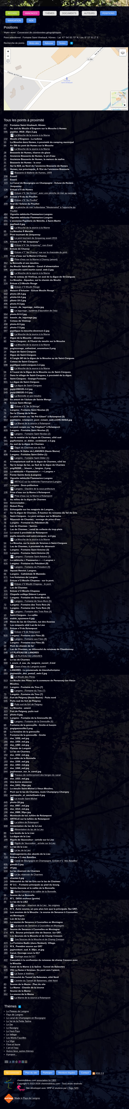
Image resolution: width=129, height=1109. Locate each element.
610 (6, 553)
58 (5, 358)
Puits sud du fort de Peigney (28, 704)
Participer (47, 1072)
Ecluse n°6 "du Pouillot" (26, 200)
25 (5, 156)
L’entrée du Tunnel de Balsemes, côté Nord (36, 980)
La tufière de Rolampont (26, 822)
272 (6, 898)
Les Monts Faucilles (16, 1037)
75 (5, 522)
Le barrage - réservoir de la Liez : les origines (37, 905)
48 (5, 519)
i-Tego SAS (72, 1088)
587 (6, 929)
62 (5, 266)
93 (5, 758)
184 (6, 953)
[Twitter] (23, 1061)
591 (6, 936)
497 (6, 327)
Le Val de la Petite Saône (18, 1021)
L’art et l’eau (12, 1047)
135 (6, 492)
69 (5, 725)
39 (5, 451)
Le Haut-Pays (13, 1031)
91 (5, 854)
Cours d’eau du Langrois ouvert (30, 666)
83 (5, 984)
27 (5, 166)
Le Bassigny (12, 1028)
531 (6, 888)
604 (6, 618)
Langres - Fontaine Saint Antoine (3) (32, 556)
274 (6, 932)
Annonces (31, 13)
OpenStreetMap (116, 109)
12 (5, 355)
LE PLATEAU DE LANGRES (28, 656)
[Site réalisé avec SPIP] (21, 1088)
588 (6, 912)
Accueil (12, 13)
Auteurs (89, 13)
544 (6, 771)
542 (6, 728)
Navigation (14, 20)
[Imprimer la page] (16, 1061)
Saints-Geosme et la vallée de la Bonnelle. (35, 891)
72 (5, 604)
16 (5, 361)
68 (5, 731)
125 (6, 290)
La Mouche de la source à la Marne (32, 135)
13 (5, 615)
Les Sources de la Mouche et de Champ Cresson (39, 939)
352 (6, 263)
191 (6, 738)
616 (6, 563)
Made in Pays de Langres (27, 1098)
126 (6, 241)
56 (5, 372)
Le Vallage (11, 1034)
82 (5, 549)
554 (6, 314)
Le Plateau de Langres (17, 1011)
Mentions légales (66, 1072)
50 (5, 646)
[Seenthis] (19, 1061)
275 (6, 909)
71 (5, 410)
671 (6, 577)
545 (6, 701)
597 (6, 330)
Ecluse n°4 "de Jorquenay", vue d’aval (33, 245)
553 (6, 420)
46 (5, 437)
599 (6, 536)
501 (6, 297)
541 (6, 440)
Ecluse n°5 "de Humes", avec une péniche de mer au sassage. (45, 193)
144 (6, 444)
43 (5, 792)
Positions (108, 13)
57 (5, 338)
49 (5, 649)
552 (6, 994)
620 (6, 867)
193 (6, 761)
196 (6, 785)
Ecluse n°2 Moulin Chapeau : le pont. (32, 584)
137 (6, 485)
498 (6, 324)
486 (6, 478)
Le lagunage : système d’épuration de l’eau (35, 310)
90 (5, 836)
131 (6, 628)
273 (6, 946)
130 (6, 249)
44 (5, 465)
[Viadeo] (26, 1061)
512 (6, 788)
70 (5, 735)
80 (5, 427)
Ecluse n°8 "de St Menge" (27, 406)
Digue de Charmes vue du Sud (29, 447)
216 (6, 594)
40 (5, 659)
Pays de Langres (14, 1014)
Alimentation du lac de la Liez (29, 829)
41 (5, 526)
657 (6, 847)
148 (6, 621)
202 (6, 125)
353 (6, 506)
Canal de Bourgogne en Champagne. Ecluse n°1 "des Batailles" (46, 860)
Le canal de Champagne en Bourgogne (26, 1018)
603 (6, 878)
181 (6, 815)
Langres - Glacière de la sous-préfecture (34, 488)
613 (6, 718)
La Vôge (10, 1041)
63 (5, 128)
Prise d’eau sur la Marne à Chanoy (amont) (36, 259)
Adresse (49, 43)
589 (6, 922)
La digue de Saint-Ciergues (28, 385)
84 (5, 987)
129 (6, 196)
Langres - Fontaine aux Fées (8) (30, 639)
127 (6, 234)
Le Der (9, 1024)
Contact (85, 1072)
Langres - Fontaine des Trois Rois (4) (33, 611)
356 (6, 570)
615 (6, 635)
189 (6, 745)
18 (5, 276)
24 (5, 159)
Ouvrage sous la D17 (25, 956)
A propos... (11, 1054)
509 (6, 970)
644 (6, 503)
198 (6, 812)
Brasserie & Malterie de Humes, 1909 (33, 172)
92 (5, 625)
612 (6, 597)
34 (5, 901)
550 (6, 389)
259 (6, 884)
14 (5, 351)
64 (5, 145)
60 (5, 341)
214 (6, 532)
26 (5, 169)
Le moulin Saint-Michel (25, 798)
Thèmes (49, 13)
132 (6, 139)
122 (6, 580)
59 (5, 378)
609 (6, 430)
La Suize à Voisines (24, 973)
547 (6, 468)
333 (6, 697)
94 (5, 895)
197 (6, 805)
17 (5, 375)
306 (6, 949)
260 (6, 399)
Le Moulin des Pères (24, 677)
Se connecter (12, 1072)
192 (6, 755)
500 (6, 300)
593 (6, 673)
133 (6, 256)
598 (6, 365)
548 (6, 652)
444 (6, 714)
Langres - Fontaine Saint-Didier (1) (31, 458)
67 (5, 751)
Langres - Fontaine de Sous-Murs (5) (33, 601)
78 (5, 403)
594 (6, 348)
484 (6, 214)
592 (6, 795)
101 (6, 748)
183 (6, 977)
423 (6, 943)
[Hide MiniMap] (124, 104)
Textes (62, 43)
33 (5, 966)
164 (6, 708)
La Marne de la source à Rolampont (32, 423)
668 (6, 663)
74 (5, 642)
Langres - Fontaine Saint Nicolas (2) (32, 433)
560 (6, 317)
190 (6, 741)
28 (5, 152)
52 (5, 546)
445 (6, 802)
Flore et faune (13, 1044)
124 (6, 283)
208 (6, 176)
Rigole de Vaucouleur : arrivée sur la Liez (34, 843)
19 (5, 587)
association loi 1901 (46, 1080)
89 (5, 833)
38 (5, 670)
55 (5, 516)
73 (5, 694)
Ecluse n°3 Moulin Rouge (27, 287)
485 (6, 217)
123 (6, 183)
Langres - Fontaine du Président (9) (32, 567)
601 (6, 382)
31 (5, 162)
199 (6, 839)
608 (6, 454)
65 (5, 231)
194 (6, 778)
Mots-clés (34, 43)
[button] (8, 51)
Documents (69, 13)
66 (5, 574)
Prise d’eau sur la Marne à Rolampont (33, 496)
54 (5, 543)
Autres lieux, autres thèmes (20, 1051)
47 (5, 512)
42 (5, 529)
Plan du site (31, 1072)
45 (5, 461)
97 (5, 991)
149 (6, 881)
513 (6, 680)
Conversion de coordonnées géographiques (39, 32)
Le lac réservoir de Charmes (28, 874)
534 (6, 871)
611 (5, 608)
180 (6, 919)
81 (5, 416)
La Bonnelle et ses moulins (27, 396)
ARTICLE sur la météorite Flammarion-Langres (38, 481)
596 (6, 269)
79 (5, 413)
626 (6, 819)
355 (6, 509)
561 (6, 307)
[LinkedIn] (13, 1061)
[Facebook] (10, 1061)
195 (6, 809)
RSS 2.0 (99, 1073)
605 (6, 864)
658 (6, 826)
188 (6, 765)
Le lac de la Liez (22, 850)
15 (5, 321)
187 (6, 768)
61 (5, 280)
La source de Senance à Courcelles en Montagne (39, 925)
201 (6, 221)
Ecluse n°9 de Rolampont (27, 632)
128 (6, 189)
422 (6, 960)
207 (6, 179)
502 (6, 294)
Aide (31, 20)
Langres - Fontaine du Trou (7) (29, 690)
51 (5, 499)
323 (6, 711)
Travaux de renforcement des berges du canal (37, 775)
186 (6, 782)
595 (6, 131)
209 (6, 203)
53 (5, 142)
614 (6, 687)
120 (6, 857)
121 (6, 591)
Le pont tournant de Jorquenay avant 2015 (35, 238)
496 (6, 303)
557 (6, 560)
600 (6, 224)
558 (6, 471)
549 (6, 392)
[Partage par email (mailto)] (6, 1061)
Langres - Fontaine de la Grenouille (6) (33, 721)
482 (6, 475)
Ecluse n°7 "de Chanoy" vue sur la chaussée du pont (40, 252)
